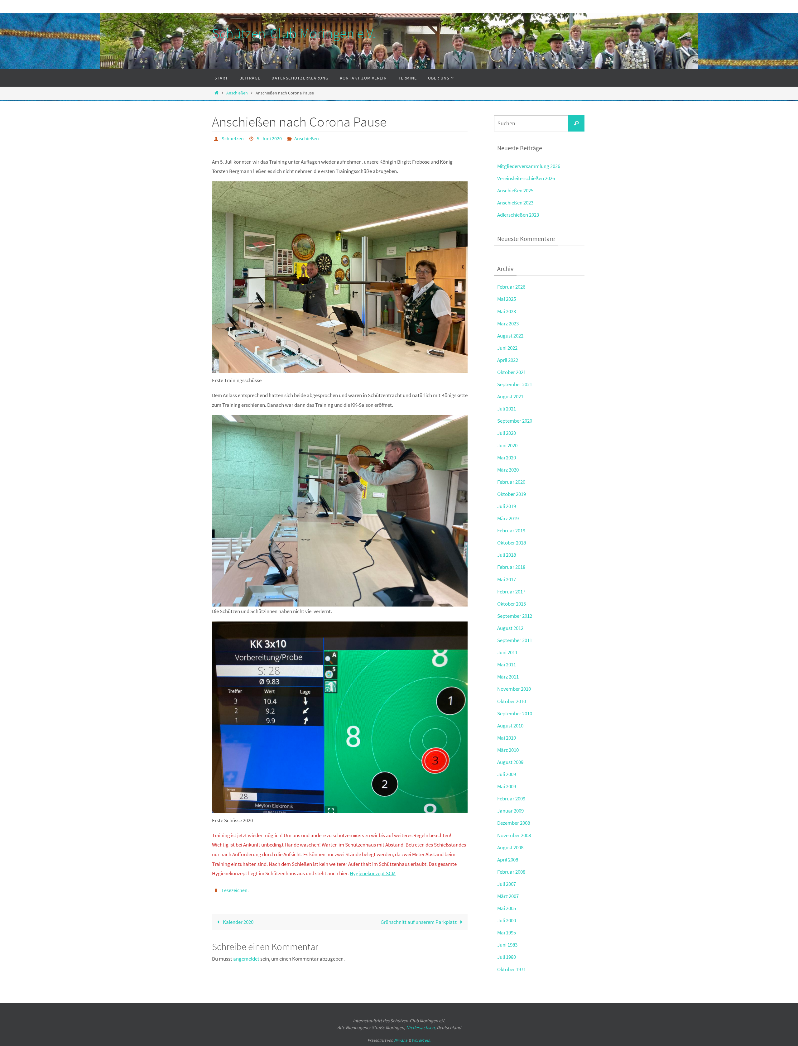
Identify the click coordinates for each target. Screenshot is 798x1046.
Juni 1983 (507, 944)
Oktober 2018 (511, 542)
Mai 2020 (506, 457)
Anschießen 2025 (515, 190)
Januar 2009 (510, 810)
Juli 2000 (506, 920)
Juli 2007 (506, 883)
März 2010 (508, 749)
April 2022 (507, 360)
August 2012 (510, 628)
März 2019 (508, 518)
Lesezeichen (235, 890)
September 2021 (514, 384)
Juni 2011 (507, 652)
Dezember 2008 (513, 822)
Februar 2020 (511, 481)
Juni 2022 (507, 347)
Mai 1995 (506, 932)
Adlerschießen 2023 (518, 214)
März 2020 (508, 469)
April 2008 (507, 859)
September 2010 (514, 713)
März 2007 (508, 896)
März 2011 (508, 676)
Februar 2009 (511, 798)
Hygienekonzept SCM (373, 873)
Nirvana (400, 1040)
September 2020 (514, 420)
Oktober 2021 (511, 372)
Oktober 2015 (511, 603)
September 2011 (514, 640)
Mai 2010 (506, 737)
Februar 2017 (511, 591)
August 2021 (510, 396)
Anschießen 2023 (515, 202)
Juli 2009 (506, 774)
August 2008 (510, 847)
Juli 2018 (506, 554)
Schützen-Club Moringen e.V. (294, 33)
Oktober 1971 (511, 969)
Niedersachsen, (421, 1027)
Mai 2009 (506, 786)
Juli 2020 (506, 432)
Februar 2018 (511, 567)
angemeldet (246, 958)
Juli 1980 (506, 956)
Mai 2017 (506, 579)
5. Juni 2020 (269, 138)
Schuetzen (233, 138)
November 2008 (514, 835)
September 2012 (514, 615)
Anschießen (237, 93)
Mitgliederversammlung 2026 (528, 166)
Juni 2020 (507, 445)
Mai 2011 (506, 664)
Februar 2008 (511, 871)
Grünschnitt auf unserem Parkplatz (419, 922)
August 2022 (510, 335)
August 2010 (510, 725)
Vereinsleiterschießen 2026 (526, 178)
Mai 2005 (506, 908)
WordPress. (421, 1040)
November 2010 (514, 688)
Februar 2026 (511, 286)
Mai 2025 (506, 298)
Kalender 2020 (237, 922)
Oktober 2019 (511, 494)
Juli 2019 (506, 506)
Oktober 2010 (511, 701)
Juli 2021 (506, 408)
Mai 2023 (506, 311)
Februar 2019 (511, 530)
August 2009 (510, 762)
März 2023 (508, 323)
